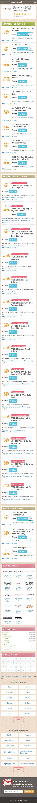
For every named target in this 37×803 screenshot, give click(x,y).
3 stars (19, 14)
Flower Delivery (9, 752)
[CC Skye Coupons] (18, 571)
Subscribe (30, 791)
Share (15, 40)
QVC (9, 714)
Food (27, 758)
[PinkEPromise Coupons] (18, 594)
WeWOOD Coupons (18, 622)
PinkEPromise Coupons (18, 599)
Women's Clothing (27, 764)
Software (28, 735)
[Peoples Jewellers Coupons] (29, 583)
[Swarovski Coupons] (29, 594)
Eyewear (6, 641)
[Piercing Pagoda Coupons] (7, 594)
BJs (9, 687)
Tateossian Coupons (8, 610)
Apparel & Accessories (12, 676)
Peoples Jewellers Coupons (29, 588)
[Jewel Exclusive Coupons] (18, 583)
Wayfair (27, 697)
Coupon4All (16, 2)
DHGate (27, 703)
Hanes (27, 714)
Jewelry (6, 632)
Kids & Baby (9, 740)
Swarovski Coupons (29, 599)
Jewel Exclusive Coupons (18, 588)
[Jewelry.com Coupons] (7, 617)
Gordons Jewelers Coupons (7, 588)
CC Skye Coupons (18, 576)
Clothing (9, 735)
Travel (27, 740)
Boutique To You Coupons (7, 576)
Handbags (7, 649)
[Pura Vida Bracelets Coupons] (18, 606)
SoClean (9, 697)
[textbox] (13, 791)
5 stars (25, 14)
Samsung (27, 708)
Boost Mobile (9, 692)
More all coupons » (14, 197)
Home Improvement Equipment (26, 752)
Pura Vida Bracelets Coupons (18, 611)
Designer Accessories (10, 645)
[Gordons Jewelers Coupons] (7, 583)
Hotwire (27, 687)
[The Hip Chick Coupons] (29, 606)
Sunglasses (7, 636)
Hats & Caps (7, 643)
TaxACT (27, 692)
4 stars (22, 14)
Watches (6, 638)
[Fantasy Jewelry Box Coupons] (29, 571)
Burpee (9, 703)
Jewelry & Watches (9, 647)
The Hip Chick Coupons (29, 610)
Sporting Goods (9, 764)
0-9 (4, 659)
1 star (14, 14)
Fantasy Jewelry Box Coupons (29, 577)
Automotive (27, 746)
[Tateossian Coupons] (7, 606)
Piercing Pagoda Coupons (7, 600)
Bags (5, 634)
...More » (31, 38)
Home (2, 676)
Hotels (9, 758)
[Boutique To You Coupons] (7, 571)
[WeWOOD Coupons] (18, 617)
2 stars (17, 14)
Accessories (23, 676)
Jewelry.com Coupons (7, 622)
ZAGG (9, 708)
